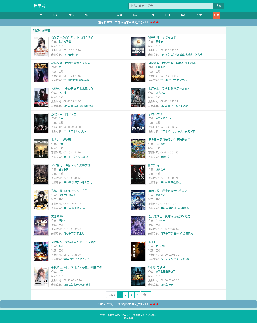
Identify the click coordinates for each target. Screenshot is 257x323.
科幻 (135, 15)
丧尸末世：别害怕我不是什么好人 (169, 88)
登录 (216, 15)
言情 (152, 15)
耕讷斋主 (160, 169)
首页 (39, 15)
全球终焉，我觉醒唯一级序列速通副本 (172, 63)
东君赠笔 (160, 143)
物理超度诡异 (156, 267)
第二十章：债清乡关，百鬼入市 (177, 131)
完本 (200, 15)
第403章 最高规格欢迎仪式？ (79, 105)
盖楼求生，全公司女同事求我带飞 (72, 88)
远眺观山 (160, 92)
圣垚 (61, 118)
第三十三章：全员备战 (75, 156)
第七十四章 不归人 (73, 233)
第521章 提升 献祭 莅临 (76, 80)
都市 (87, 15)
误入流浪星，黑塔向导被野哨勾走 (169, 216)
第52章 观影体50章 (74, 207)
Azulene (160, 220)
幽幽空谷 (160, 194)
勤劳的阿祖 (65, 41)
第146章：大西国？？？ (76, 259)
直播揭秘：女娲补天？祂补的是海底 (73, 242)
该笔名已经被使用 (165, 271)
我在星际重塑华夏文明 (162, 37)
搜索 (218, 6)
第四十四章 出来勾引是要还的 (176, 233)
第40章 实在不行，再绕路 (174, 207)
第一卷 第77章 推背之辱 (173, 80)
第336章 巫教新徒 (170, 182)
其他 (167, 15)
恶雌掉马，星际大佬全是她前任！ (72, 165)
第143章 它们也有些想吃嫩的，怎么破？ (182, 54)
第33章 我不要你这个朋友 (77, 182)
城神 (61, 245)
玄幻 (55, 15)
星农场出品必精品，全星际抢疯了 (169, 139)
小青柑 (62, 92)
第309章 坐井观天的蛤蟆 (174, 105)
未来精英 (153, 242)
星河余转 (63, 169)
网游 (119, 15)
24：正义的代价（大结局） (175, 259)
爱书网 (39, 5)
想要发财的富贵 (67, 194)
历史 (103, 15)
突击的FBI (57, 216)
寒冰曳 (159, 41)
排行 (184, 15)
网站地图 (128, 318)
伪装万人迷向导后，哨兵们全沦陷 (72, 37)
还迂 (61, 143)
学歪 (61, 271)
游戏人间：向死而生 (63, 114)
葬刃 (61, 66)
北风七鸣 (160, 66)
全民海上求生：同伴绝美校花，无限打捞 (76, 267)
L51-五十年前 (70, 54)
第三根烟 (160, 245)
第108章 (165, 156)
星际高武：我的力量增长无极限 (70, 63)
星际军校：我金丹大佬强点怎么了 (169, 191)
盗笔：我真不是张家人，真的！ (70, 191)
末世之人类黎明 (61, 139)
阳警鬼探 (153, 165)
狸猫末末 (63, 220)
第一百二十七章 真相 (74, 131)
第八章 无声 (166, 284)
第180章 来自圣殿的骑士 (77, 284)
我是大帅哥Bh (163, 118)
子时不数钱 (155, 114)
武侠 (71, 15)
